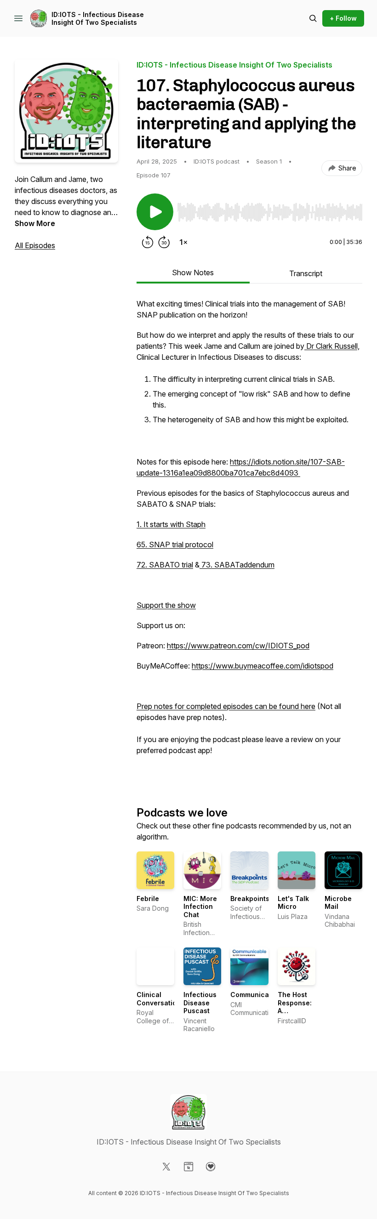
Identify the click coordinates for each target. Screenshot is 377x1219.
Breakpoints (249, 898)
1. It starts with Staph (171, 524)
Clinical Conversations (160, 999)
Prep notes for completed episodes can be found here (226, 706)
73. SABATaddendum (237, 564)
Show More (35, 223)
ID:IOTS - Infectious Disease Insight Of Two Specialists (97, 19)
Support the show (166, 605)
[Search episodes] (313, 18)
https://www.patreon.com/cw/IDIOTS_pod (238, 645)
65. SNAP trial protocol (175, 544)
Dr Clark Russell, (332, 346)
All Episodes (35, 245)
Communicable (254, 994)
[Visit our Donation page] (210, 1166)
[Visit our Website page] (188, 1166)
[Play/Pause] (155, 211)
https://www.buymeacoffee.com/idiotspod (262, 665)
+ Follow (343, 18)
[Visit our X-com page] (166, 1166)
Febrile (148, 898)
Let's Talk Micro (293, 903)
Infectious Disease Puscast (200, 1003)
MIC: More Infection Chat (200, 907)
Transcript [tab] (305, 273)
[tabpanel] (249, 537)
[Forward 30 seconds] (164, 242)
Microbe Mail (338, 903)
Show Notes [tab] (193, 272)
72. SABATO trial (165, 564)
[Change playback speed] (183, 242)
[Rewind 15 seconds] (147, 242)
